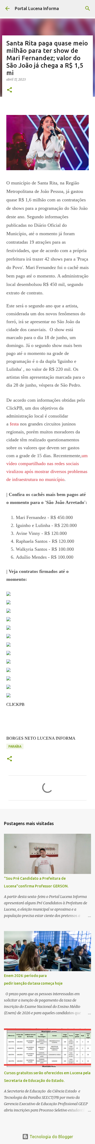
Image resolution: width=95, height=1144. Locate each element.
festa (14, 424)
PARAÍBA (14, 746)
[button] (9, 90)
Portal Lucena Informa (37, 8)
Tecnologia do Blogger (50, 1136)
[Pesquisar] (87, 8)
